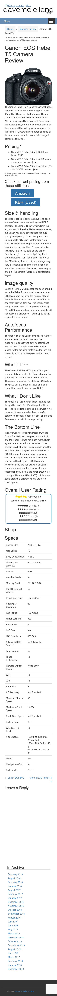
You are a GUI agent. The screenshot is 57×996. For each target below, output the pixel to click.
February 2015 (15, 961)
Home (10, 28)
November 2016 (16, 905)
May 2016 (13, 929)
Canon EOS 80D (14, 777)
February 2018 (15, 882)
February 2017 (15, 893)
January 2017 (15, 897)
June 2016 (13, 925)
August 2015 (14, 949)
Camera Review (28, 28)
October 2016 (15, 909)
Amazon (22, 193)
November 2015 (16, 937)
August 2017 (14, 890)
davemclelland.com (24, 991)
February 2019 (15, 874)
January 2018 (15, 886)
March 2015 (14, 957)
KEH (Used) (25, 202)
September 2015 (16, 945)
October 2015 (15, 941)
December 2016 (16, 901)
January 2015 (15, 964)
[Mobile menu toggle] (51, 21)
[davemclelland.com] (28, 8)
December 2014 (16, 968)
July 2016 (13, 921)
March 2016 (14, 933)
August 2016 (14, 917)
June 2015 (13, 953)
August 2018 (14, 878)
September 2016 (16, 913)
